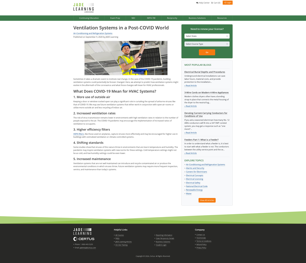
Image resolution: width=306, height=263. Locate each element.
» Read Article (190, 85)
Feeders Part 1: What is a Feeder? (201, 139)
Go (207, 52)
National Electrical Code (197, 186)
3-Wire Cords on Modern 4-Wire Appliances (206, 92)
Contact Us (201, 234)
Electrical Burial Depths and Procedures (204, 71)
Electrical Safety (193, 182)
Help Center (204, 2)
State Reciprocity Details (165, 238)
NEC (133, 18)
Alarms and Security (195, 168)
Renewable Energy (194, 190)
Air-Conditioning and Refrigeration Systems (92, 33)
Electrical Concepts (194, 175)
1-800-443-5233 (87, 244)
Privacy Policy (201, 248)
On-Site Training (121, 245)
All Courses (119, 235)
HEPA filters (78, 134)
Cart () (217, 2)
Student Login (161, 245)
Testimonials (201, 238)
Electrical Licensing (194, 179)
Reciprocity (172, 18)
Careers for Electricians (196, 171)
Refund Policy (201, 244)
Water (189, 193)
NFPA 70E (151, 18)
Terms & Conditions (204, 241)
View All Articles (207, 200)
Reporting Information (164, 235)
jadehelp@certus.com (88, 248)
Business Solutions (197, 18)
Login (229, 2)
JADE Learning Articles (123, 242)
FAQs (117, 238)
